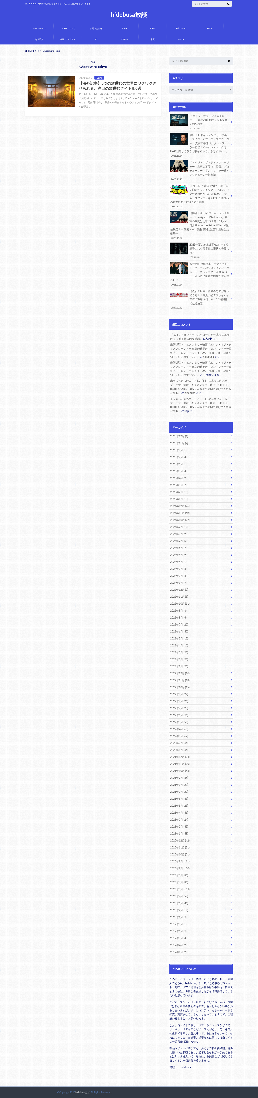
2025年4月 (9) (178, 478)
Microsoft (181, 28)
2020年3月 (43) (179, 903)
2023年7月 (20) (179, 624)
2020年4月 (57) (179, 896)
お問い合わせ (96, 28)
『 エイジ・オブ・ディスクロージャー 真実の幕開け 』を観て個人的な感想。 (208, 122)
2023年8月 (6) (178, 617)
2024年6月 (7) (178, 547)
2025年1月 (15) (179, 499)
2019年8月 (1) (178, 924)
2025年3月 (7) (178, 485)
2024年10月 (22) (180, 519)
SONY (152, 28)
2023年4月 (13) (179, 645)
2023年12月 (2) (179, 589)
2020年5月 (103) (180, 889)
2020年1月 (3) (178, 917)
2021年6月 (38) (179, 798)
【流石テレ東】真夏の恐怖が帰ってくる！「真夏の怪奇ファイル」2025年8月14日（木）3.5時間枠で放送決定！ (200, 299)
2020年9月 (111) (180, 861)
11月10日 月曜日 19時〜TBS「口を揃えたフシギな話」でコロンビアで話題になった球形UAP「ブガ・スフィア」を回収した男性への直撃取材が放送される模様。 (199, 196)
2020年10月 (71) (180, 854)
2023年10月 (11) (180, 603)
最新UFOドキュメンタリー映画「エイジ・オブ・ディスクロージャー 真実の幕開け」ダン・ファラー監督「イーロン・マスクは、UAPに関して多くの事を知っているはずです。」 (199, 145)
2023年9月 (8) (178, 610)
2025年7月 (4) (178, 457)
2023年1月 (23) (179, 666)
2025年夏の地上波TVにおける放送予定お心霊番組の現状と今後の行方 (209, 250)
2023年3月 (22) (179, 652)
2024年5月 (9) (178, 554)
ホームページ (39, 28)
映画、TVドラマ (67, 39)
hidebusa (208, 356)
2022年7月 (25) (179, 708)
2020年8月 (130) (180, 868)
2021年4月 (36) (179, 812)
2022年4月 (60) (179, 729)
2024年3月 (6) (178, 568)
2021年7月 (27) (179, 791)
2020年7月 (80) (179, 875)
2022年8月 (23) (179, 701)
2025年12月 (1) (179, 436)
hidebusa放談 (129, 14)
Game (124, 28)
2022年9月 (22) (179, 694)
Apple (181, 39)
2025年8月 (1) (178, 450)
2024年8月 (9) (178, 533)
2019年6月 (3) (178, 931)
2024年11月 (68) (180, 513)
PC (96, 39)
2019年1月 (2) (178, 952)
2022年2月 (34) (179, 742)
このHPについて (67, 28)
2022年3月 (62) (179, 736)
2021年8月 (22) (179, 784)
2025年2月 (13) (179, 492)
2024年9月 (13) (179, 526)
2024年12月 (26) (180, 506)
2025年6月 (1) (178, 464)
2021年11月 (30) (180, 763)
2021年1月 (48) (179, 833)
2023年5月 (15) (179, 638)
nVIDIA (124, 39)
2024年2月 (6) (178, 575)
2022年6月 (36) (179, 715)
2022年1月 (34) (179, 749)
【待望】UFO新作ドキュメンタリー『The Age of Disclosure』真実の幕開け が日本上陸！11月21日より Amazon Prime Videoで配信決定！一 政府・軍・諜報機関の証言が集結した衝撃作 (199, 225)
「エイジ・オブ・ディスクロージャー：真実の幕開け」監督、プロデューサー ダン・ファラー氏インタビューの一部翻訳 (200, 170)
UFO (209, 28)
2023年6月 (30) (179, 631)
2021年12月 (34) (180, 756)
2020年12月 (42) (180, 840)
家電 (153, 39)
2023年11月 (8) (179, 596)
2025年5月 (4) (178, 471)
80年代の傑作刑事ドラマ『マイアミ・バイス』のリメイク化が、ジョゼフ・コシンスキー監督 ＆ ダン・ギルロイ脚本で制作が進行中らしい (199, 274)
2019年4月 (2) (178, 945)
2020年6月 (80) (179, 882)
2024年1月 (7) (178, 582)
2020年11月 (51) (180, 847)
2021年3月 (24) (179, 819)
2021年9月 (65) (179, 777)
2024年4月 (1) (178, 561)
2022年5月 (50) (179, 722)
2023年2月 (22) (179, 659)
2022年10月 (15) (180, 687)
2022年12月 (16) (180, 673)
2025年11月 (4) (179, 443)
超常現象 (39, 39)
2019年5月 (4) (178, 938)
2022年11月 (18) (180, 680)
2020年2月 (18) (179, 910)
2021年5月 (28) (179, 805)
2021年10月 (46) (180, 770)
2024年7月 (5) (178, 540)
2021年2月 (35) (179, 826)
